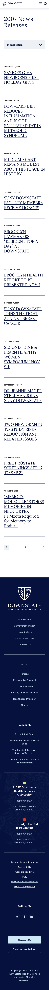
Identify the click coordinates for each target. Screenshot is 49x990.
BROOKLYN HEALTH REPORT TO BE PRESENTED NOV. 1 (23, 279)
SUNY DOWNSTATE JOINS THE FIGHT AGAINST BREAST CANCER (23, 316)
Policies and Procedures (24, 881)
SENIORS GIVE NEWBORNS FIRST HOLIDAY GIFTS (21, 77)
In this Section (14, 44)
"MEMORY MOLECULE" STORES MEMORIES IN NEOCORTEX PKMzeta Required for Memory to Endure (24, 511)
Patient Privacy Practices (24, 862)
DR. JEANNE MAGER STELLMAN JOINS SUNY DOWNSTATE (23, 395)
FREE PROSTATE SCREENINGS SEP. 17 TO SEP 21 (23, 467)
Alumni (24, 705)
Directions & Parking (24, 949)
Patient (24, 674)
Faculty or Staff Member (24, 692)
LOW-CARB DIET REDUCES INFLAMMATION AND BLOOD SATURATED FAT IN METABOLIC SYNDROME (22, 121)
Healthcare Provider (24, 699)
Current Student (24, 686)
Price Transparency (24, 886)
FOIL (24, 877)
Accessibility (24, 867)
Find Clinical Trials (25, 734)
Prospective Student (24, 680)
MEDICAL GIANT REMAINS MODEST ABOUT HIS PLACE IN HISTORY (24, 167)
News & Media (24, 632)
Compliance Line (24, 872)
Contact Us (24, 644)
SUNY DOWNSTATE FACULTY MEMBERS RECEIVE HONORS (23, 202)
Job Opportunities (24, 638)
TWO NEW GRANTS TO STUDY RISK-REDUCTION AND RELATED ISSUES (23, 431)
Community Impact (24, 626)
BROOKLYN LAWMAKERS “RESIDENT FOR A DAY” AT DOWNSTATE (21, 241)
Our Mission (24, 619)
